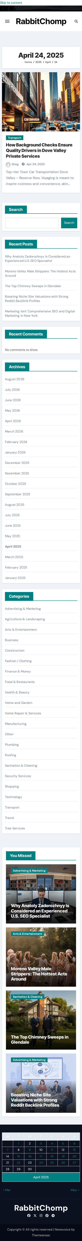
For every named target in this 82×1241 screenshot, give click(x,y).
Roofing (10, 755)
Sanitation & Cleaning (21, 765)
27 (74, 1163)
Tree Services (15, 828)
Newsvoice (62, 1229)
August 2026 (14, 379)
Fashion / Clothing (18, 661)
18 (52, 1156)
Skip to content (11, 3)
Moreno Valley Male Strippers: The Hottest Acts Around (39, 974)
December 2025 (17, 463)
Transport (14, 138)
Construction (14, 650)
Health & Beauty (17, 692)
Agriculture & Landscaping (25, 619)
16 (29, 1156)
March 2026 (14, 431)
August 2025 (14, 505)
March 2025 (14, 557)
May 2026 (12, 410)
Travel (9, 818)
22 (18, 1163)
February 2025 (16, 567)
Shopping (12, 786)
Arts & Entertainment (21, 630)
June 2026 (13, 400)
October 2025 (15, 484)
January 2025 (15, 578)
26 (63, 1163)
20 (74, 1156)
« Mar (7, 1190)
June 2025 (13, 526)
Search (16, 209)
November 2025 (17, 473)
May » (75, 1190)
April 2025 (13, 546)
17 (41, 1156)
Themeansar (41, 1235)
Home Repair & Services (23, 713)
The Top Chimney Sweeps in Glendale (33, 286)
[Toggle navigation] (7, 21)
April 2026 (13, 421)
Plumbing (12, 745)
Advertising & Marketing (23, 609)
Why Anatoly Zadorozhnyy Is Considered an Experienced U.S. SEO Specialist (37, 258)
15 (18, 1156)
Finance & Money (18, 671)
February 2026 (16, 442)
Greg (16, 164)
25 (52, 1163)
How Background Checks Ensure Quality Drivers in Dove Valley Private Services (39, 150)
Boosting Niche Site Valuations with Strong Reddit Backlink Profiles (36, 298)
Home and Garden (18, 703)
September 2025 (17, 494)
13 (74, 1150)
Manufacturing (16, 724)
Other (9, 734)
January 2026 (15, 452)
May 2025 (12, 536)
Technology (13, 797)
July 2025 (12, 515)
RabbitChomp (41, 21)
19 (63, 1156)
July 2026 (12, 390)
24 (41, 1163)
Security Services (18, 776)
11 (52, 1150)
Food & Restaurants (20, 682)
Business (11, 640)
